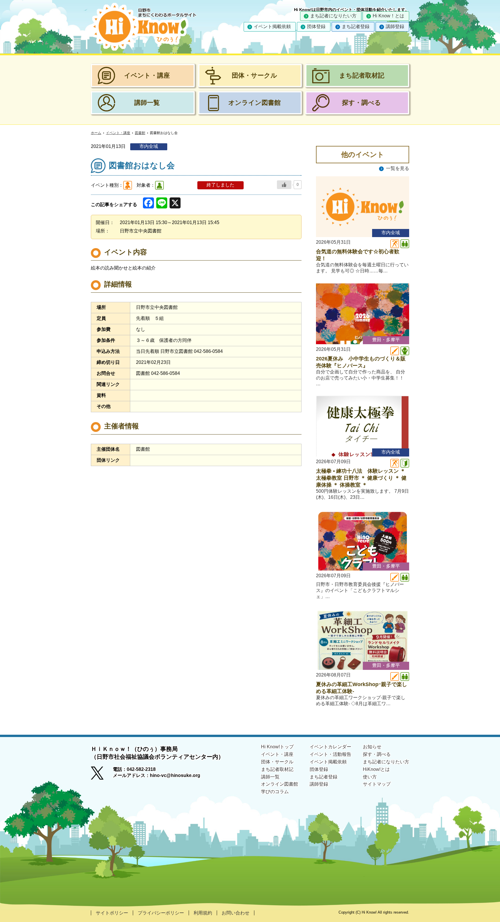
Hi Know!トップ (277, 746)
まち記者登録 (356, 26)
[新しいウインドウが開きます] (102, 775)
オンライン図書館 (279, 784)
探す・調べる (377, 754)
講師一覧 (270, 776)
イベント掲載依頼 (272, 26)
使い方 (370, 776)
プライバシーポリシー (161, 912)
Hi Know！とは (388, 15)
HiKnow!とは (376, 769)
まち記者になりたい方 (333, 15)
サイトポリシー (112, 912)
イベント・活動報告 (330, 754)
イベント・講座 (118, 133)
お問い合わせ (235, 912)
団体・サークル (277, 761)
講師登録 (395, 26)
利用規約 (203, 912)
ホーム (96, 133)
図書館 (140, 133)
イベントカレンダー (330, 746)
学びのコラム (275, 791)
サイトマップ (377, 784)
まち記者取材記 (277, 769)
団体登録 (316, 26)
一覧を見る (397, 168)
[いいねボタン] (284, 184)
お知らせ (372, 746)
